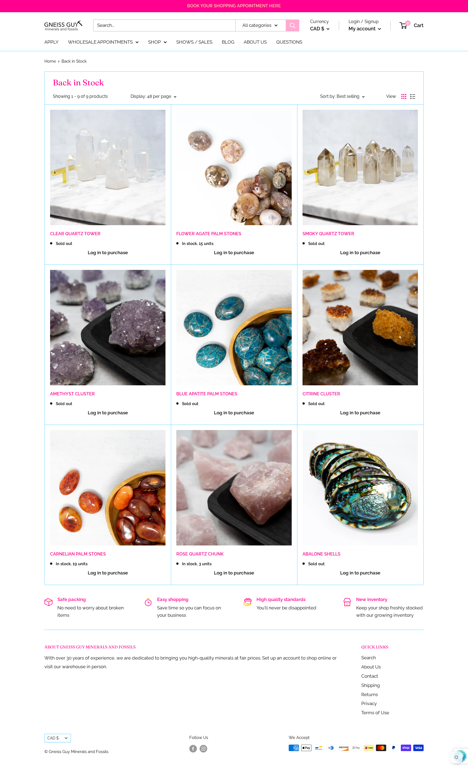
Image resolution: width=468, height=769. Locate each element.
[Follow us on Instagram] (203, 748)
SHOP (154, 41)
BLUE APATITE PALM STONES (206, 393)
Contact (369, 676)
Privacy (369, 703)
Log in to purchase (108, 252)
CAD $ (53, 738)
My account (363, 28)
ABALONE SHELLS (321, 554)
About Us (371, 667)
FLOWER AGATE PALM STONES (208, 233)
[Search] (292, 25)
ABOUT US (255, 41)
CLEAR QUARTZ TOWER (75, 233)
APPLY (51, 41)
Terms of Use (375, 712)
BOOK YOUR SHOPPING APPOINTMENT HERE (234, 5)
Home (50, 61)
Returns (369, 694)
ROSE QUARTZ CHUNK (200, 554)
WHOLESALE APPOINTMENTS (100, 41)
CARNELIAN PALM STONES (78, 554)
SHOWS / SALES (194, 41)
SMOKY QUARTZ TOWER (328, 233)
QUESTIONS (289, 41)
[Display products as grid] (403, 96)
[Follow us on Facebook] (193, 748)
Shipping (370, 685)
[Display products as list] (412, 96)
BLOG (228, 41)
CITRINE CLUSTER (321, 393)
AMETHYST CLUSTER (72, 393)
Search (368, 657)
